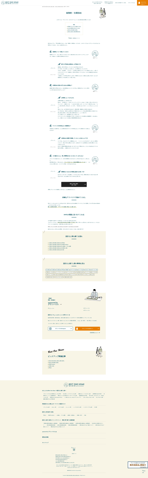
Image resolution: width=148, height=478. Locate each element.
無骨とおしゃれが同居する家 (52, 274)
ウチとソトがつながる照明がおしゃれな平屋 (52, 393)
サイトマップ (45, 442)
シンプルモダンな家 (71, 272)
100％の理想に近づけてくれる (74, 28)
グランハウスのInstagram (60, 328)
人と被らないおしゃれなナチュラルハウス (73, 397)
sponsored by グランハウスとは (49, 431)
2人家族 (48, 269)
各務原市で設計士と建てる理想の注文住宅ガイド (63, 456)
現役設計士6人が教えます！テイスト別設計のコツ (54, 403)
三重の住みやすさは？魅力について (86, 425)
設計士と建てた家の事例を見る (74, 31)
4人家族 (58, 269)
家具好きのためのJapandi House (56, 397)
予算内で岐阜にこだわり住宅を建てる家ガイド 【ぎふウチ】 (65, 462)
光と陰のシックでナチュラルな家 (69, 393)
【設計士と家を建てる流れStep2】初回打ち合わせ (58, 244)
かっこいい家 (68, 407)
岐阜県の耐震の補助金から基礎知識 (83, 423)
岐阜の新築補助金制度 (61, 425)
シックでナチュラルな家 (60, 272)
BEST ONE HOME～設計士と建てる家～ (57, 360)
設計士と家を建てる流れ (73, 29)
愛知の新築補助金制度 (72, 425)
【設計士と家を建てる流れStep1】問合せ (57, 242)
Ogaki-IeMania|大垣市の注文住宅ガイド (61, 459)
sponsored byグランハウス (53, 303)
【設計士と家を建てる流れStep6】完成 (56, 249)
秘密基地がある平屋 (63, 274)
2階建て (67, 269)
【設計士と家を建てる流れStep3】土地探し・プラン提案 (60, 246)
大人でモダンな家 (59, 277)
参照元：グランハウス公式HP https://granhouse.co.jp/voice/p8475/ (58, 226)
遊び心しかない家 (72, 274)
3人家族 (53, 269)
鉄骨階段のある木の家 (97, 393)
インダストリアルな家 (87, 407)
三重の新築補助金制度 (51, 425)
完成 (85, 415)
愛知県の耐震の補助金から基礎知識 (66, 423)
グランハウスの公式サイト (87, 328)
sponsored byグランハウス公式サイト (143, 3)
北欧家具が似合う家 (50, 277)
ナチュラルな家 (74, 269)
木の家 (95, 407)
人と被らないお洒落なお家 (89, 274)
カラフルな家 (61, 407)
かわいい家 (88, 269)
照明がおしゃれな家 (50, 272)
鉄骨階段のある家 (80, 272)
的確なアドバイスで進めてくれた (74, 26)
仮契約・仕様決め (71, 415)
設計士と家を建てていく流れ (120, 2)
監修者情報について (94, 332)
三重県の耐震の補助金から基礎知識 (50, 423)
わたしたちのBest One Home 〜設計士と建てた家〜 (54, 390)
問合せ (50, 367)
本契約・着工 (79, 415)
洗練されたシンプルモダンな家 (84, 393)
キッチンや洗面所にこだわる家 (91, 272)
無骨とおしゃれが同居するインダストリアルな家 (67, 395)
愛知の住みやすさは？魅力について (58, 426)
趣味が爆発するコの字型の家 (49, 399)
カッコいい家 (94, 269)
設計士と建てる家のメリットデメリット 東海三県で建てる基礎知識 (58, 420)
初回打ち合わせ (52, 364)
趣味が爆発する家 (68, 277)
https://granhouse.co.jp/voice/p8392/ (73, 226)
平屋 (63, 269)
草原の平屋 (80, 274)
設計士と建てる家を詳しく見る (74, 184)
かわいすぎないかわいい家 (88, 397)
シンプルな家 (81, 269)
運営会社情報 (45, 437)
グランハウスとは (131, 2)
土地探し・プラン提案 (61, 415)
